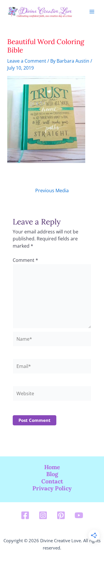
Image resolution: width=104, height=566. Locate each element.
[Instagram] (43, 515)
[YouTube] (79, 515)
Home (52, 467)
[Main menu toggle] (91, 11)
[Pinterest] (61, 515)
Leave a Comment (26, 60)
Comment (25, 260)
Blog (52, 474)
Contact (52, 481)
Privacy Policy (52, 488)
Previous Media (52, 190)
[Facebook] (25, 515)
